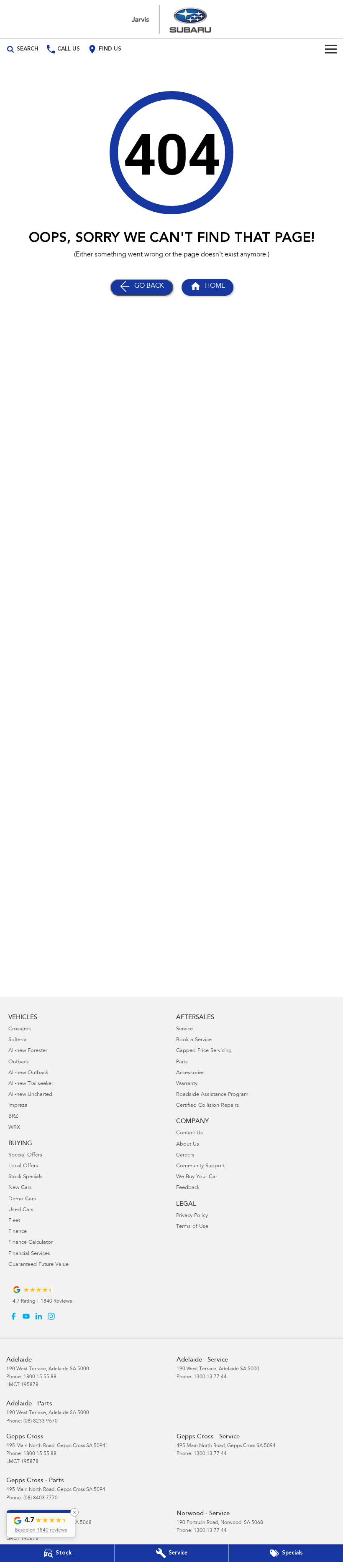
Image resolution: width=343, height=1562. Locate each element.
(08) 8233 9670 (40, 1421)
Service (184, 1029)
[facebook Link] (13, 1316)
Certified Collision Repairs (207, 1105)
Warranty (186, 1084)
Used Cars (20, 1210)
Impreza (18, 1105)
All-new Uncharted (30, 1095)
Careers (185, 1155)
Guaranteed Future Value (38, 1265)
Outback (18, 1062)
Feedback (188, 1188)
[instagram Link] (51, 1316)
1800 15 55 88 (39, 1376)
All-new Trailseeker (30, 1084)
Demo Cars (22, 1199)
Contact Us (189, 1133)
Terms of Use (192, 1227)
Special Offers (25, 1155)
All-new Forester (27, 1051)
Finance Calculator (30, 1242)
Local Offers (23, 1166)
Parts (182, 1062)
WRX (14, 1128)
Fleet (14, 1221)
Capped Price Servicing (204, 1051)
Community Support (200, 1166)
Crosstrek (19, 1029)
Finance (17, 1232)
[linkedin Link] (38, 1316)
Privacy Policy (192, 1216)
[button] (40, 1524)
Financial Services (29, 1254)
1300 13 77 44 (210, 1376)
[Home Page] (171, 19)
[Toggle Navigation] (331, 49)
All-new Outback (28, 1073)
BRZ (13, 1116)
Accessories (190, 1073)
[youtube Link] (26, 1316)
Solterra (17, 1040)
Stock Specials (25, 1177)
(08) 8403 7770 (40, 1498)
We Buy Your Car (196, 1177)
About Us (187, 1144)
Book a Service (194, 1040)
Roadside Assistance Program (212, 1095)
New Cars (20, 1188)
